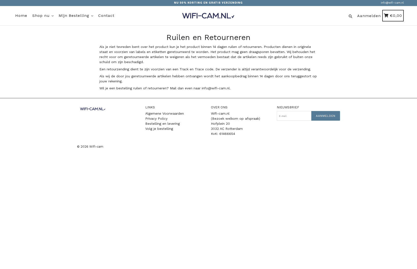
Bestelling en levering (162, 123)
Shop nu (41, 15)
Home (21, 15)
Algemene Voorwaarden (164, 113)
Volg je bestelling (159, 129)
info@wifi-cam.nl (392, 2)
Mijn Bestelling (75, 15)
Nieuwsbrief (288, 107)
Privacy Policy (156, 118)
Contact (106, 15)
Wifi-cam (96, 146)
